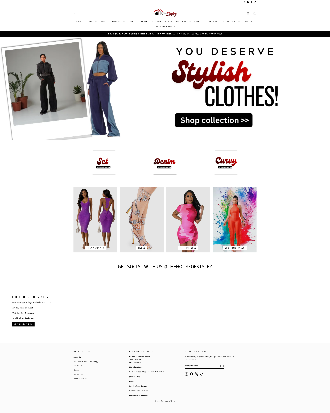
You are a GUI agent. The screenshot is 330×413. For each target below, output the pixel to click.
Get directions (23, 324)
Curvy (168, 21)
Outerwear (212, 21)
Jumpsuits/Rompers (151, 21)
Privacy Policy (79, 374)
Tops (103, 21)
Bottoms (117, 21)
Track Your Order (165, 26)
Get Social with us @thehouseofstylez (165, 267)
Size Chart (77, 365)
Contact (76, 370)
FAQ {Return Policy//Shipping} (85, 361)
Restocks (249, 21)
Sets (131, 21)
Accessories (230, 21)
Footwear (182, 21)
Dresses (90, 21)
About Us (77, 357)
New (78, 21)
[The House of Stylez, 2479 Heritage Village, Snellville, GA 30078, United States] (165, 311)
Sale (197, 21)
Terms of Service (79, 378)
